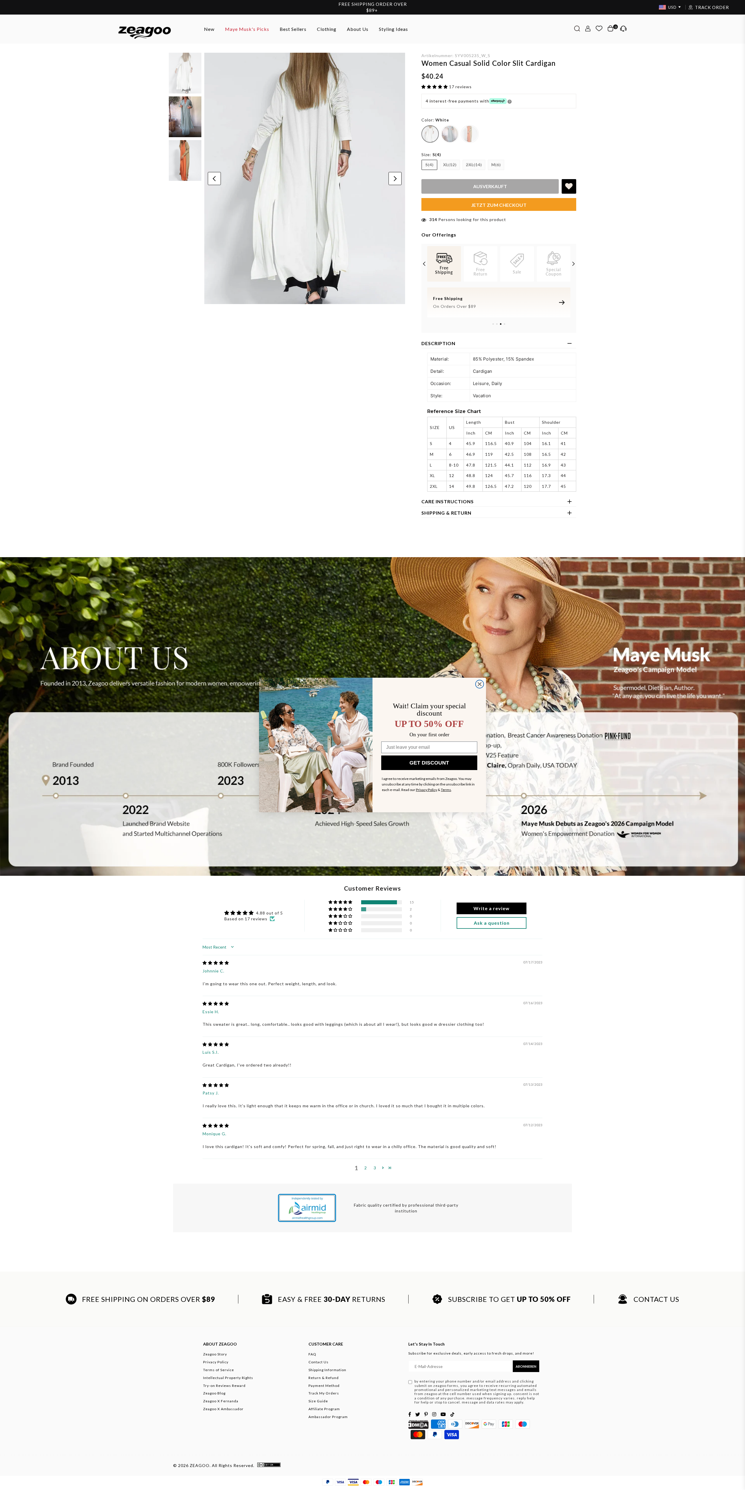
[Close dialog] (480, 684)
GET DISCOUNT (429, 763)
